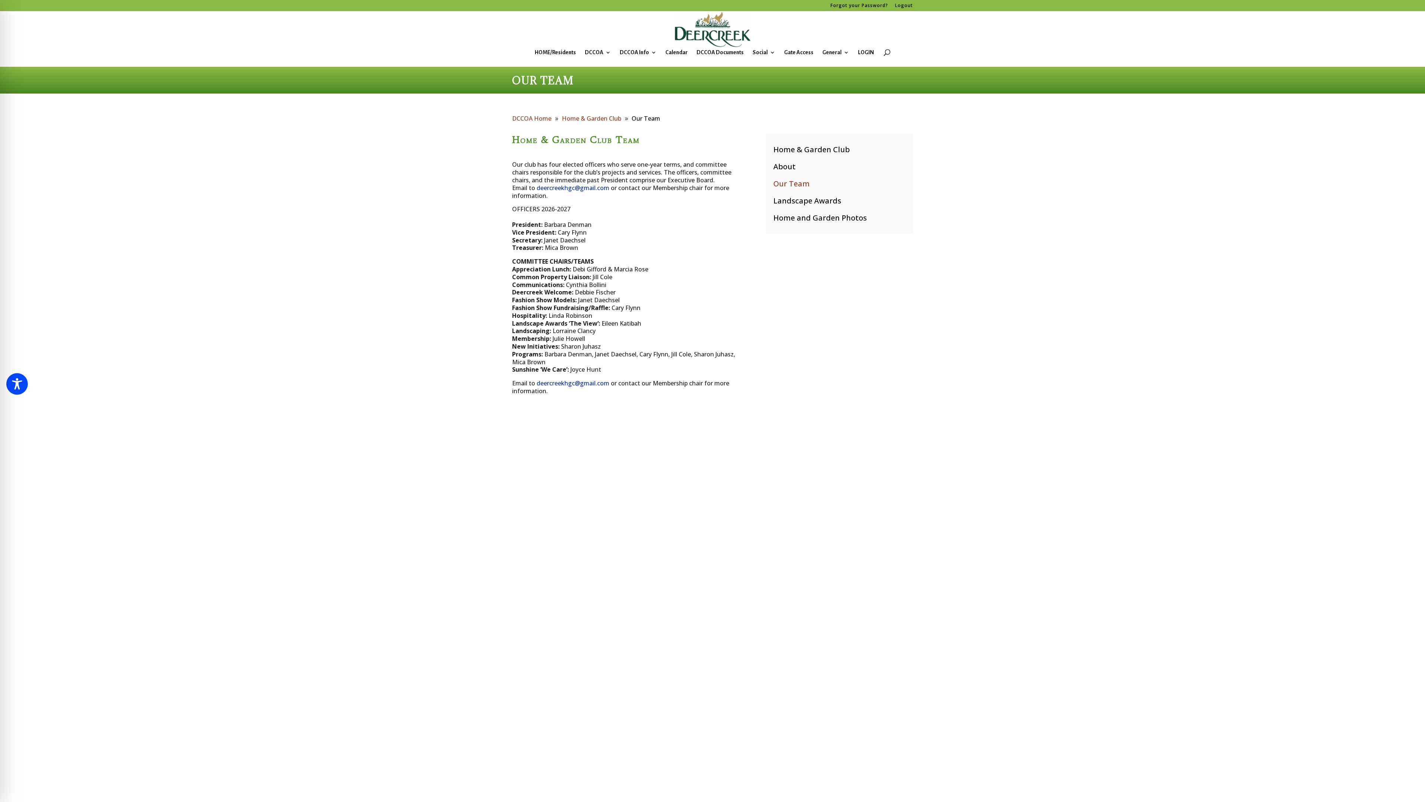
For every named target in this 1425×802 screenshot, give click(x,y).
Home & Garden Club (811, 149)
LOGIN (866, 52)
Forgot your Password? (859, 6)
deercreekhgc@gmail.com (573, 188)
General (832, 52)
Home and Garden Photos (820, 218)
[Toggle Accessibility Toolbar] (17, 383)
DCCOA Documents (720, 52)
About (784, 167)
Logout (904, 6)
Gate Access (798, 52)
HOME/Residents (555, 52)
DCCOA (594, 52)
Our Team (791, 184)
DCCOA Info (634, 52)
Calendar (676, 52)
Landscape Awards (807, 201)
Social (760, 52)
